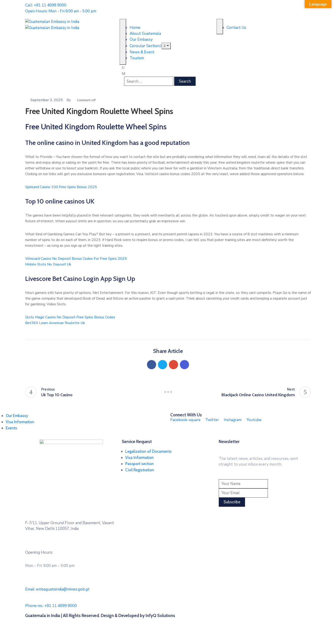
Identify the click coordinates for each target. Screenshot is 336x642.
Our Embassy (141, 39)
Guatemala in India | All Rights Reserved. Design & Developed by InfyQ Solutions (100, 615)
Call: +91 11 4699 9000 (45, 5)
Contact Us (236, 27)
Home (135, 27)
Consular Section (145, 46)
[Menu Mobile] (123, 42)
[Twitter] (162, 364)
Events (11, 428)
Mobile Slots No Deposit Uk (48, 264)
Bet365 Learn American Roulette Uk (55, 322)
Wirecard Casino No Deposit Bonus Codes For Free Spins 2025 (76, 258)
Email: (57, 589)
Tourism (137, 58)
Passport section (139, 463)
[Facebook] (151, 364)
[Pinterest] (173, 364)
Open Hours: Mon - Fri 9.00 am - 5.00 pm (60, 11)
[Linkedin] (184, 364)
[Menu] (166, 46)
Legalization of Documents (148, 451)
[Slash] (168, 392)
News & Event (142, 52)
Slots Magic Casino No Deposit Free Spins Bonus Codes (70, 317)
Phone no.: (51, 605)
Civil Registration (139, 470)
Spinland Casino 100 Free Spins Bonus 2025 (61, 187)
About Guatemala (145, 33)
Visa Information (20, 422)
